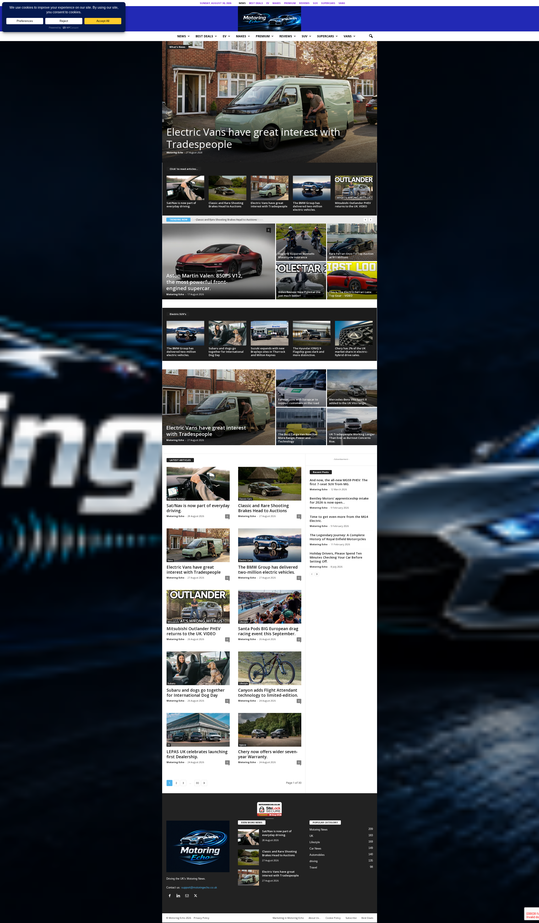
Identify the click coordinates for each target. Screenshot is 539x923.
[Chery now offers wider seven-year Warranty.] (269, 730)
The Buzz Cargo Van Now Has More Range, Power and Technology (297, 437)
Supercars (328, 3)
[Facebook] (354, 3)
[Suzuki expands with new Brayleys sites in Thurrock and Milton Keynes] (270, 333)
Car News (315, 848)
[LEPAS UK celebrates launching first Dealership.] (198, 730)
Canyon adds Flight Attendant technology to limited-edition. (268, 692)
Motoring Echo (175, 152)
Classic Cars (245, 498)
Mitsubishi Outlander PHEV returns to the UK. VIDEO (265, 138)
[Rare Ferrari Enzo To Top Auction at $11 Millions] (352, 242)
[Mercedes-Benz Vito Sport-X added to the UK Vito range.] (352, 388)
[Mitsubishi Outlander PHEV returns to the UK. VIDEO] (270, 102)
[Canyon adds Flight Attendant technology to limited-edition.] (269, 668)
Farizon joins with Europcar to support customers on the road (298, 401)
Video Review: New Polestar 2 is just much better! (299, 293)
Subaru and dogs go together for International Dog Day (226, 351)
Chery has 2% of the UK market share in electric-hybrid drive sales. (351, 351)
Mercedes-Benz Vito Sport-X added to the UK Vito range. (348, 401)
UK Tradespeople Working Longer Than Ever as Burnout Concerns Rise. (352, 437)
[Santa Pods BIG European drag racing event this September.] (269, 607)
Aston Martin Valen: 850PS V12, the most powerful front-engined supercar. (204, 282)
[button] (370, 36)
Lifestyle (243, 621)
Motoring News (319, 829)
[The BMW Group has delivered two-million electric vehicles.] (312, 188)
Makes (276, 3)
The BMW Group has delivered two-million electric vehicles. (307, 206)
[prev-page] (312, 574)
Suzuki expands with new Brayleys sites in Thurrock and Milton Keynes (268, 351)
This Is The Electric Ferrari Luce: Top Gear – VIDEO (350, 293)
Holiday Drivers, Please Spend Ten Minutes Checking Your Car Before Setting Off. (336, 557)
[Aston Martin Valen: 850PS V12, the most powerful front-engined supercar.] (218, 261)
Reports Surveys (176, 498)
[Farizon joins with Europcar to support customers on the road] (301, 388)
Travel (313, 867)
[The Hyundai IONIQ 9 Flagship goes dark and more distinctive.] (312, 333)
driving (314, 861)
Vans (342, 3)
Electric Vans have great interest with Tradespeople (269, 204)
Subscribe (351, 917)
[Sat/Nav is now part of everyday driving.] (185, 188)
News (242, 3)
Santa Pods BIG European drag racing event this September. (268, 631)
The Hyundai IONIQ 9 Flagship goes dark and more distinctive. (308, 351)
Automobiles (317, 854)
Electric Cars (245, 560)
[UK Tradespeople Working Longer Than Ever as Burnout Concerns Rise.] (352, 426)
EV (267, 3)
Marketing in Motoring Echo (288, 917)
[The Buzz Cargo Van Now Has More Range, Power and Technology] (301, 426)
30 (197, 783)
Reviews (304, 3)
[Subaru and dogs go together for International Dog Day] (228, 333)
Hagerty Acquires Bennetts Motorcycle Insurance (296, 255)
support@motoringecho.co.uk (199, 887)
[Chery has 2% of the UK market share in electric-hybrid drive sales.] (354, 333)
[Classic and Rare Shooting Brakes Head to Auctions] (228, 188)
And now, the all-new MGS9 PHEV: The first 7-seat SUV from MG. (339, 482)
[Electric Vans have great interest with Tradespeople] (270, 188)
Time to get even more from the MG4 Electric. (339, 518)
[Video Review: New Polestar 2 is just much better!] (301, 280)
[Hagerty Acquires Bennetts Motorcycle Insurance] (301, 242)
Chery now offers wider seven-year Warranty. (268, 754)
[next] (370, 220)
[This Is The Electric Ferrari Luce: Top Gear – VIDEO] (352, 280)
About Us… (315, 917)
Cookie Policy (333, 917)
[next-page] (317, 574)
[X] (373, 3)
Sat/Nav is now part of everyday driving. (181, 204)
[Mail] (367, 3)
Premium (290, 3)
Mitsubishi (173, 621)
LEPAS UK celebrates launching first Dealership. (197, 754)
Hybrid (242, 744)
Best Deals (256, 3)
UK (311, 835)
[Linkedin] (360, 3)
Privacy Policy (201, 917)
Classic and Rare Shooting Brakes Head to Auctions (226, 204)
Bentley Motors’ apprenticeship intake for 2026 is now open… (339, 500)
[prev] (365, 220)
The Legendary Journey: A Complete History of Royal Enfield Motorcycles (338, 537)
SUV (315, 3)
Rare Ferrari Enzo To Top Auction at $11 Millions (351, 255)
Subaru (171, 683)
